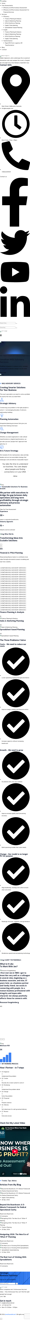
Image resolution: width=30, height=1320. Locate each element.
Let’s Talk (3, 1296)
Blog (3, 47)
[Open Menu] (1, 335)
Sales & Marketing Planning (13, 21)
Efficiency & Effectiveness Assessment (15, 7)
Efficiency (6, 16)
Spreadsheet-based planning (10, 1250)
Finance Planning (7, 1227)
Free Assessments (7, 5)
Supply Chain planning (11, 25)
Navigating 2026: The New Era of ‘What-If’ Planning (14, 1235)
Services (4, 14)
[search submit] (16, 323)
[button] (2, 471)
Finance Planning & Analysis (13, 19)
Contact (4, 49)
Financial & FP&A (11, 553)
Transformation (7, 41)
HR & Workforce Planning (12, 23)
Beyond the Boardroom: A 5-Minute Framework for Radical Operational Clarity (13, 1207)
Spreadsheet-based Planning (13, 27)
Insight (5, 30)
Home (3, 3)
